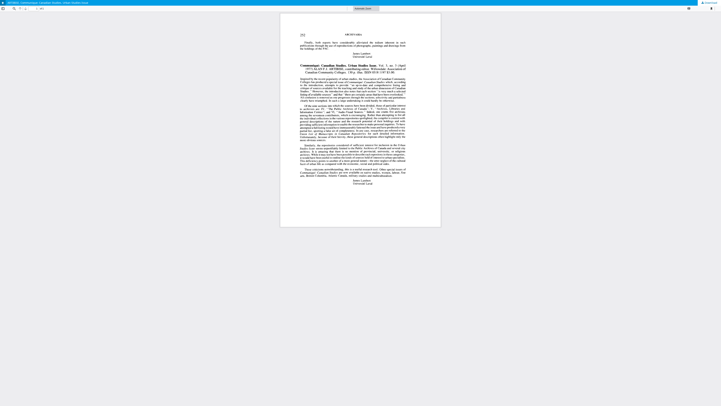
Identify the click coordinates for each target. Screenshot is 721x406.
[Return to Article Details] (3, 3)
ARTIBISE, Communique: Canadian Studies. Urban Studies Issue (48, 3)
